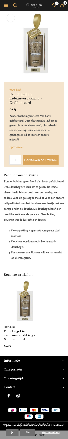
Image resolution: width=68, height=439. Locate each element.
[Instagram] (18, 396)
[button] (5, 5)
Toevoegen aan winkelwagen (41, 160)
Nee (27, 432)
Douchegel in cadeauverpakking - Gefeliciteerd (19, 335)
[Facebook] (9, 396)
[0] (62, 5)
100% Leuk (15, 89)
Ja (12, 432)
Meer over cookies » (51, 432)
